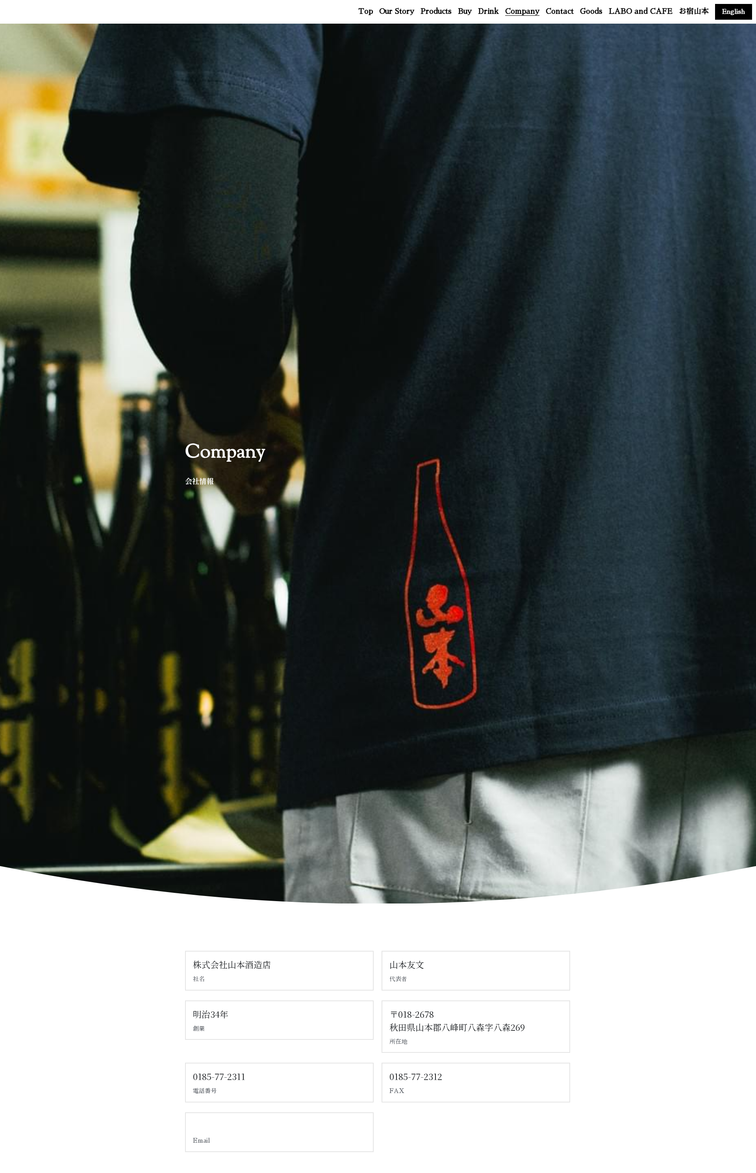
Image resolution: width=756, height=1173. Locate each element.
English (733, 12)
